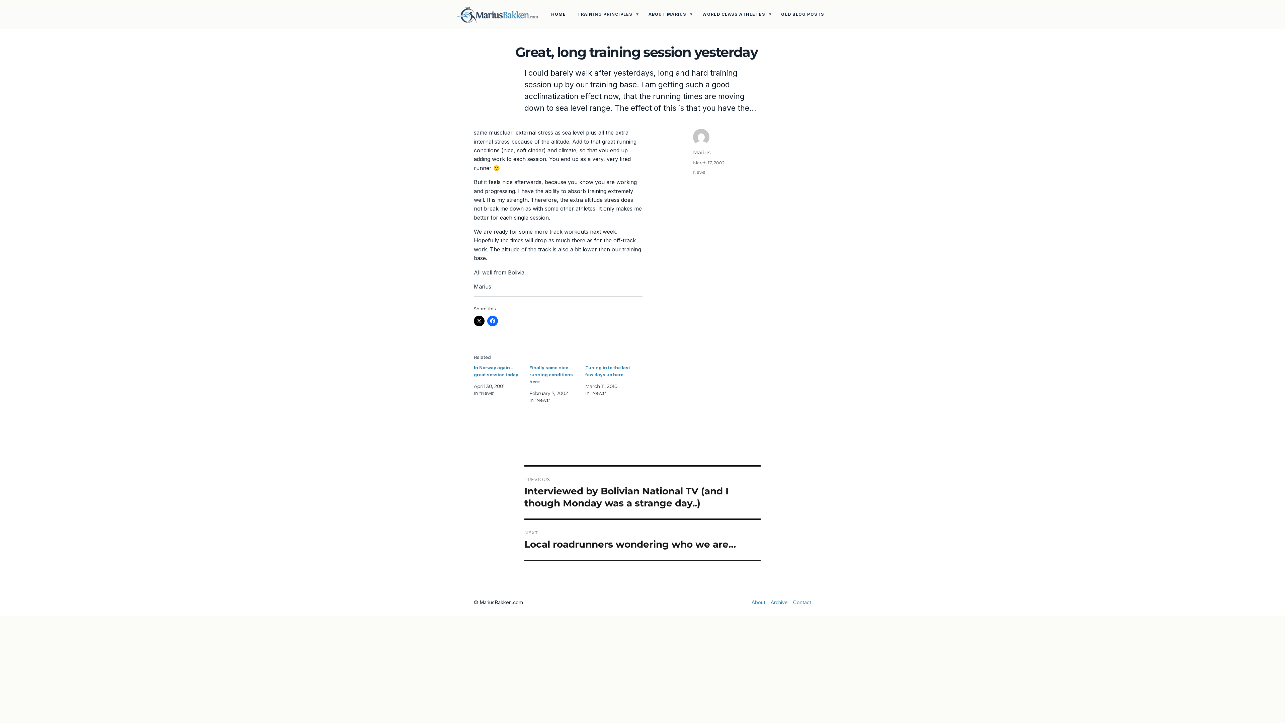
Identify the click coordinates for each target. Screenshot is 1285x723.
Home (558, 14)
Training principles (604, 14)
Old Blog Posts (802, 14)
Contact (802, 602)
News (699, 172)
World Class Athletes (733, 14)
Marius (702, 152)
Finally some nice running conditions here (551, 374)
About (758, 602)
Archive (779, 602)
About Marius (668, 14)
